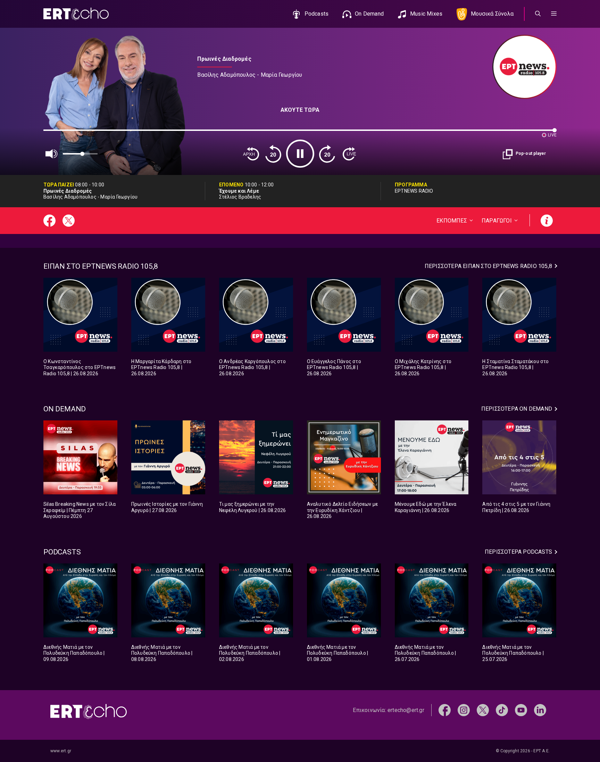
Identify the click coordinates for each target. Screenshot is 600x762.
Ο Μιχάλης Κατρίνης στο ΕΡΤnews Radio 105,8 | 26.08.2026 (423, 367)
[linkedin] (540, 709)
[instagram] (464, 709)
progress (54, 133)
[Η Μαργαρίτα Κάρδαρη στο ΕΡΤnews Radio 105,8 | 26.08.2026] (168, 315)
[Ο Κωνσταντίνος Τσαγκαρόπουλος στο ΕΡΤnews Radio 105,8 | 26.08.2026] (80, 315)
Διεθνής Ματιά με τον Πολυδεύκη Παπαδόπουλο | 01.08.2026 (337, 653)
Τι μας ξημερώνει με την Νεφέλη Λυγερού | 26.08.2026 (252, 507)
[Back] (251, 154)
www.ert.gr (60, 750)
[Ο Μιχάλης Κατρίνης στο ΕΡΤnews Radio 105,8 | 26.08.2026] (432, 315)
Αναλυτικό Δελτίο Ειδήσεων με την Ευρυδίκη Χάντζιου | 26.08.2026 (342, 510)
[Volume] (52, 154)
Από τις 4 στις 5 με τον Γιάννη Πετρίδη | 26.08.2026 (516, 507)
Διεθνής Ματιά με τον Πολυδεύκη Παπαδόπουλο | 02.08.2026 (250, 653)
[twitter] (483, 709)
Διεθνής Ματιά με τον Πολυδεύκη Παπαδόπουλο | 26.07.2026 (425, 653)
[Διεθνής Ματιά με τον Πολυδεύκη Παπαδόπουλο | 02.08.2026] (256, 600)
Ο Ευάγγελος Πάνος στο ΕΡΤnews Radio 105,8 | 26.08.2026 (334, 367)
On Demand (369, 13)
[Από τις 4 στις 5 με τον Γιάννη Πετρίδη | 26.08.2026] (519, 457)
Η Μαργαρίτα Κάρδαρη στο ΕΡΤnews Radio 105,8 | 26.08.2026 (161, 367)
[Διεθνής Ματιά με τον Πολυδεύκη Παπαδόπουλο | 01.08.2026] (344, 600)
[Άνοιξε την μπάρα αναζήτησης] (538, 14)
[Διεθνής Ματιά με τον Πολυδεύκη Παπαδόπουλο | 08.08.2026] (168, 600)
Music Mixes (426, 13)
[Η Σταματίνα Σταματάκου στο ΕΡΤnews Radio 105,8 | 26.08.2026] (519, 315)
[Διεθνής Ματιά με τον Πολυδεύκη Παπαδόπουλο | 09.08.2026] (80, 600)
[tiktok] (502, 709)
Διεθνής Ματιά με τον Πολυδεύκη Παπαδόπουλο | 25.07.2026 (513, 653)
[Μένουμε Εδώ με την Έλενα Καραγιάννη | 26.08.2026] (432, 457)
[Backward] (273, 154)
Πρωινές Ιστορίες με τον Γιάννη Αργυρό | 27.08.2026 (167, 507)
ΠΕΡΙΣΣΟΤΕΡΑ (488, 266)
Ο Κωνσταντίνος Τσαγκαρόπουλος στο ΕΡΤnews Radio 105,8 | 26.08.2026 (79, 367)
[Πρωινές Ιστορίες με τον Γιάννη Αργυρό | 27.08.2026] (168, 457)
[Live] (349, 154)
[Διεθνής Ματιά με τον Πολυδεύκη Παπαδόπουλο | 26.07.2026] (432, 600)
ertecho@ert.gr (406, 710)
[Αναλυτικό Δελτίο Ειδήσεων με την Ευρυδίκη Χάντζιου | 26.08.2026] (344, 457)
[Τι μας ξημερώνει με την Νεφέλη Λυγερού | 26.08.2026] (256, 457)
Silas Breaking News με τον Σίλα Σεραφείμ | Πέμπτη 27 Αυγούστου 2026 (79, 510)
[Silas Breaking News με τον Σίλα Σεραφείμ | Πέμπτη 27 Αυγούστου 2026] (80, 457)
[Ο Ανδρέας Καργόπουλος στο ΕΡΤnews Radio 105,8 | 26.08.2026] (256, 315)
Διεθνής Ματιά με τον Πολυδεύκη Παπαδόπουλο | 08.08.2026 (162, 653)
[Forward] (327, 154)
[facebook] (445, 709)
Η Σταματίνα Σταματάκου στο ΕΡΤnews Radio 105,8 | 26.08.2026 (515, 367)
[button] (554, 13)
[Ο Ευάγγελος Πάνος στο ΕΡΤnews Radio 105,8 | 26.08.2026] (344, 315)
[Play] (300, 153)
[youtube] (521, 709)
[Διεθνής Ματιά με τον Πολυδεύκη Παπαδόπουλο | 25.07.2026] (519, 600)
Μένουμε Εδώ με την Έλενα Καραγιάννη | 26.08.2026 (426, 507)
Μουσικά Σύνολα (492, 13)
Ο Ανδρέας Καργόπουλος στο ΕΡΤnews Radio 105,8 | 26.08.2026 (252, 367)
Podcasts (317, 13)
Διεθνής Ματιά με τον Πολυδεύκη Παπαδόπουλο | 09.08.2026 (74, 653)
